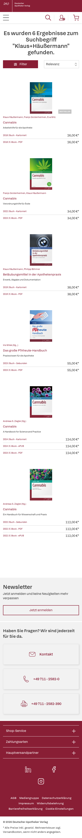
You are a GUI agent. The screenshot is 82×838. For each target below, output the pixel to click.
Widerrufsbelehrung (50, 803)
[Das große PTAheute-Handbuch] (41, 326)
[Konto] (62, 17)
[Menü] (6, 17)
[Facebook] (54, 769)
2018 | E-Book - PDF (12, 142)
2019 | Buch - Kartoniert (14, 287)
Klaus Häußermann (13, 117)
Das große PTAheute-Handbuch (25, 350)
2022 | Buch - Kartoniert (14, 211)
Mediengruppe (29, 798)
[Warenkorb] (76, 17)
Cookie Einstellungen (60, 808)
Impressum (26, 803)
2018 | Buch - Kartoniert (14, 135)
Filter (23, 64)
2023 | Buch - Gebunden (15, 363)
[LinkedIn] (28, 769)
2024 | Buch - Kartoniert (14, 439)
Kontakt (46, 654)
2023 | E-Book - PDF (12, 218)
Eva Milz (51, 117)
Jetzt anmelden (41, 610)
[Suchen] (48, 17)
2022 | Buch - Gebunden (15, 522)
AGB (13, 798)
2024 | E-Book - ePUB (13, 446)
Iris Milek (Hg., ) (10, 345)
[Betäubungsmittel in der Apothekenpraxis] (41, 250)
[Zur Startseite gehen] (20, 6)
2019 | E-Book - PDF (12, 294)
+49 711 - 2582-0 (46, 679)
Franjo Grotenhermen (35, 117)
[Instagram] (41, 781)
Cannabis (10, 122)
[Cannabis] (41, 98)
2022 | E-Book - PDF (12, 528)
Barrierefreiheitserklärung (26, 808)
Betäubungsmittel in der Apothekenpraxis (32, 274)
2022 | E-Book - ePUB (13, 535)
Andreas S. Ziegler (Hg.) (14, 421)
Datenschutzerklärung (56, 798)
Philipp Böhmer (32, 269)
